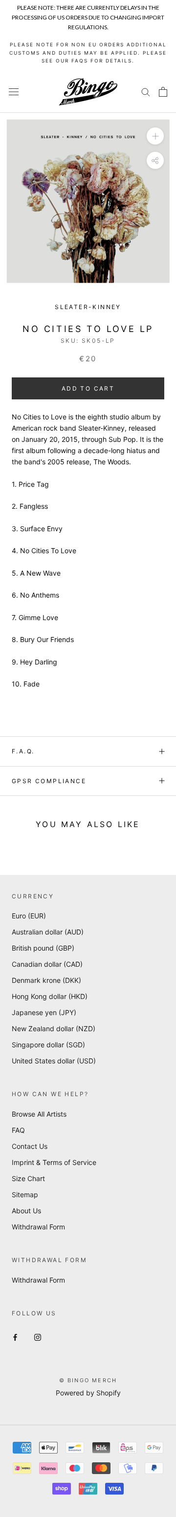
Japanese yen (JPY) (44, 1012)
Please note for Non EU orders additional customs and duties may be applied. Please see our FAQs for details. (88, 52)
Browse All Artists (39, 1114)
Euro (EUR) (29, 916)
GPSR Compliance (49, 781)
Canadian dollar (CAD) (47, 964)
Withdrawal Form (38, 1227)
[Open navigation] (14, 91)
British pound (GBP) (43, 948)
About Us (26, 1210)
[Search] (145, 91)
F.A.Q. (23, 751)
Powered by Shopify (88, 1393)
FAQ (18, 1130)
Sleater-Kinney (88, 307)
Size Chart (28, 1178)
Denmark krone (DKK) (46, 980)
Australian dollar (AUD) (48, 932)
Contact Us (29, 1146)
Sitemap (25, 1194)
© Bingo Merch (88, 1380)
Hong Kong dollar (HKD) (50, 996)
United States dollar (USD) (54, 1061)
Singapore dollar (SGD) (48, 1044)
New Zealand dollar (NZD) (53, 1028)
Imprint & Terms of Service (54, 1162)
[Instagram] (37, 1336)
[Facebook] (15, 1336)
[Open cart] (163, 92)
